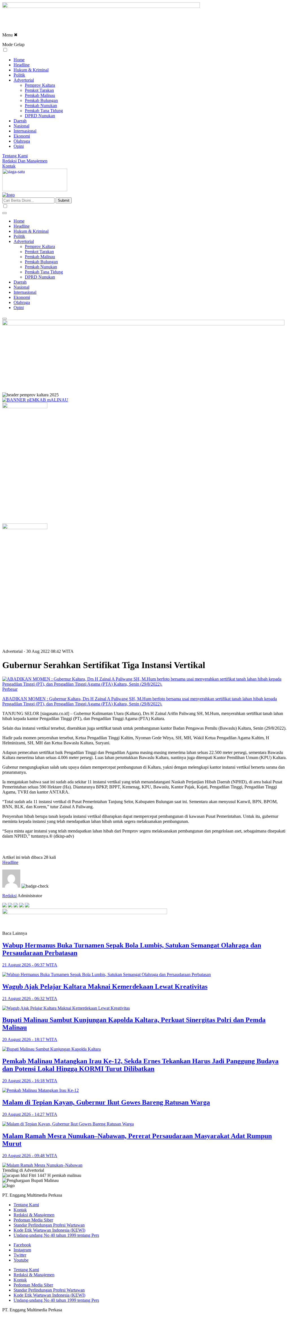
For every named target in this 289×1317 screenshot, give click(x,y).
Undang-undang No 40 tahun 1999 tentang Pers (56, 1235)
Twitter (20, 1255)
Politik (19, 75)
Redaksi (9, 895)
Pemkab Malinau (40, 95)
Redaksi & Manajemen (34, 1214)
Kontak (9, 166)
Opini (19, 146)
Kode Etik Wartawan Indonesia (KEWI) (49, 1230)
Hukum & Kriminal (31, 70)
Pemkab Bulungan (41, 100)
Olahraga (22, 141)
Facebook (22, 1244)
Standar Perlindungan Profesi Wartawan (49, 1225)
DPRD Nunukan (40, 115)
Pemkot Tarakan (39, 90)
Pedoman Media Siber (33, 1220)
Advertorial (24, 80)
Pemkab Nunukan (41, 105)
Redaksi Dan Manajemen (24, 160)
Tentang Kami (15, 155)
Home (19, 59)
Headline (22, 64)
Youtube (21, 1260)
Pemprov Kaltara (40, 85)
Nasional (21, 125)
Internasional (25, 131)
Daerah (20, 120)
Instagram (22, 1250)
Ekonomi (22, 136)
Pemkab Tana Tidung (44, 110)
